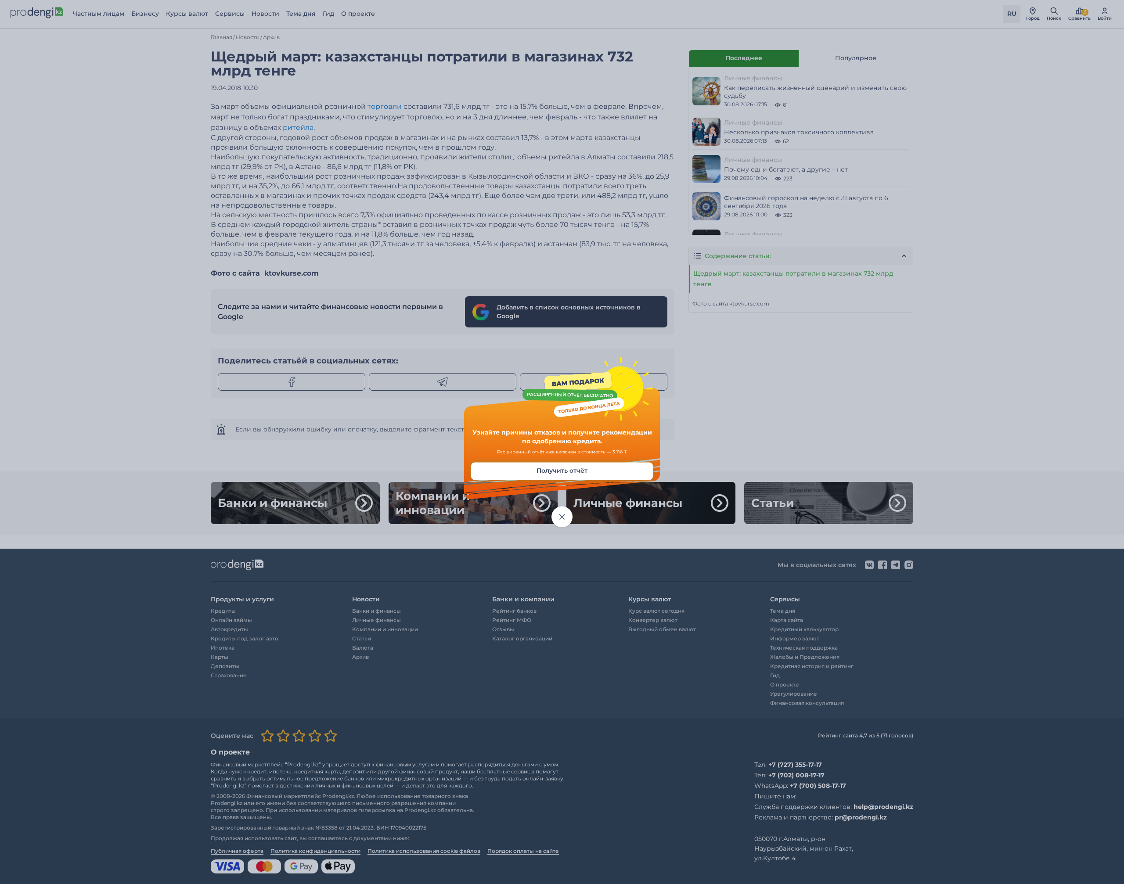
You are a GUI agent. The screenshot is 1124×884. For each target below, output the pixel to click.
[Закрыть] (562, 517)
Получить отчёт (562, 471)
